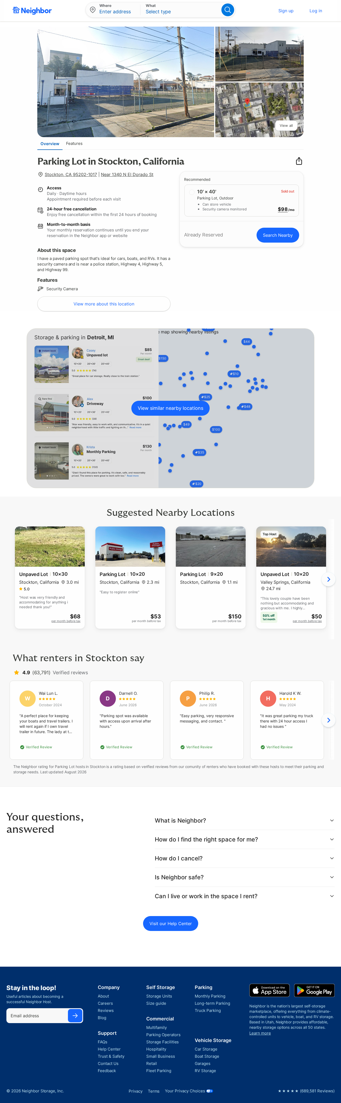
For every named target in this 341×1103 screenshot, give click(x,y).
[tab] (50, 143)
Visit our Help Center (170, 923)
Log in (316, 10)
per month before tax (65, 621)
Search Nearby (278, 235)
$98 (283, 209)
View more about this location (104, 304)
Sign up (286, 10)
